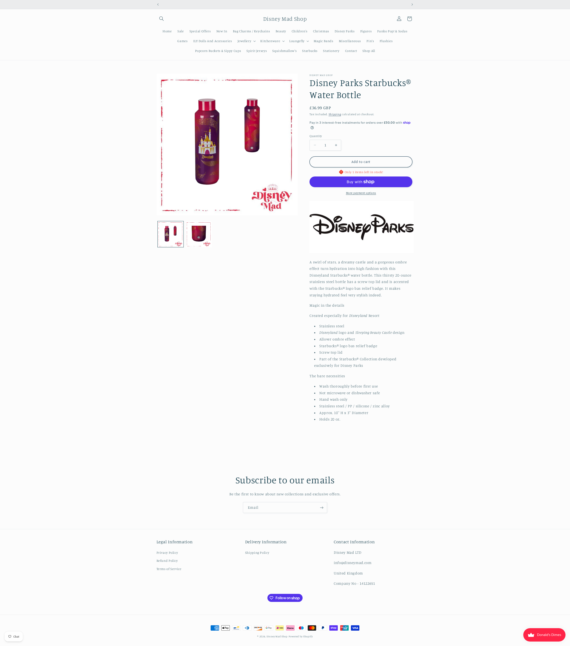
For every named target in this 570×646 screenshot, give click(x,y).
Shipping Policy (257, 552)
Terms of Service (169, 569)
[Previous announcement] (158, 4)
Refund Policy (167, 560)
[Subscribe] (322, 507)
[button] (162, 19)
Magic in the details (326, 305)
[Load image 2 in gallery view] (199, 234)
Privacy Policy (167, 552)
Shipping (335, 114)
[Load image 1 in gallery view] (171, 234)
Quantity (315, 136)
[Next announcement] (412, 4)
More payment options (361, 193)
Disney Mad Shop (277, 636)
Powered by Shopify (301, 636)
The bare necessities (327, 376)
